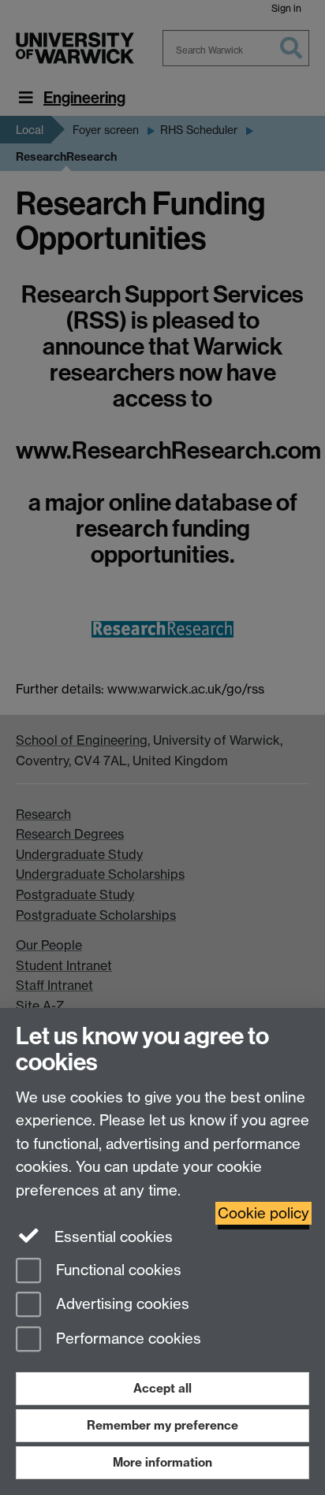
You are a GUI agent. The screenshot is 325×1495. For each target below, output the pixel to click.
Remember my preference (162, 1425)
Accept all (162, 1388)
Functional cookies (116, 1270)
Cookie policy (263, 1213)
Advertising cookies (120, 1305)
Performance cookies (126, 1339)
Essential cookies (111, 1237)
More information (162, 1462)
